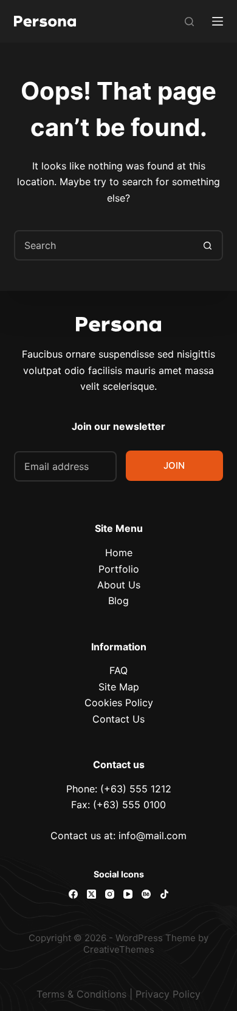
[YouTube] (127, 894)
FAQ (118, 670)
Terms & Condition (79, 994)
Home (118, 552)
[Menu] (217, 21)
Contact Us (118, 719)
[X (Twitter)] (91, 894)
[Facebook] (73, 894)
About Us (118, 585)
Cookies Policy (118, 702)
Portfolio (118, 569)
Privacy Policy (168, 994)
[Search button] (208, 245)
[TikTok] (164, 894)
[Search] (189, 21)
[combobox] (104, 245)
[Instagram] (109, 894)
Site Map (118, 687)
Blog (118, 600)
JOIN (174, 465)
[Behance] (146, 894)
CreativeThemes (118, 949)
